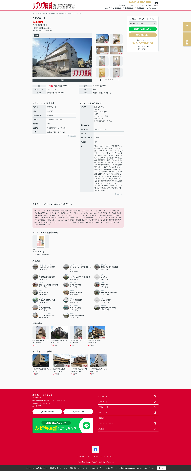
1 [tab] (106, 79)
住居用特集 (117, 8)
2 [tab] (108, 79)
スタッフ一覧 (102, 402)
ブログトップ (102, 412)
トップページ (102, 396)
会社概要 (140, 8)
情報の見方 (73, 136)
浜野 (100, 93)
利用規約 (101, 418)
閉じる (161, 468)
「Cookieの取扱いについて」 (132, 468)
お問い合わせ (152, 8)
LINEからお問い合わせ (142, 29)
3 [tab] (110, 79)
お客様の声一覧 (103, 407)
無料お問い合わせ (142, 35)
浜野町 (48, 28)
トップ (107, 8)
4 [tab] (112, 79)
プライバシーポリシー (105, 423)
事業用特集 (129, 8)
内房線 (95, 93)
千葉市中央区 (41, 28)
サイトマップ (109, 456)
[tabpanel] (109, 55)
